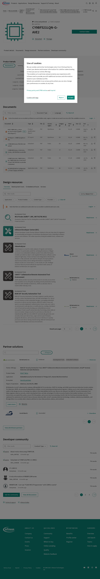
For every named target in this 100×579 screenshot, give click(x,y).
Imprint (52, 90)
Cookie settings (32, 98)
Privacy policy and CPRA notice (37, 90)
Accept (70, 97)
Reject (61, 97)
